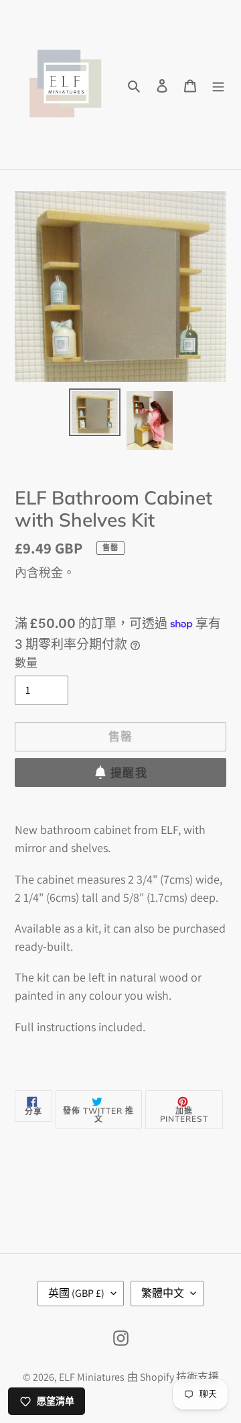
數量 (26, 662)
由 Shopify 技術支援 (173, 1377)
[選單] (218, 84)
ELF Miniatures (92, 1377)
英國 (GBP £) (76, 1293)
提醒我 (128, 773)
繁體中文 (162, 1293)
